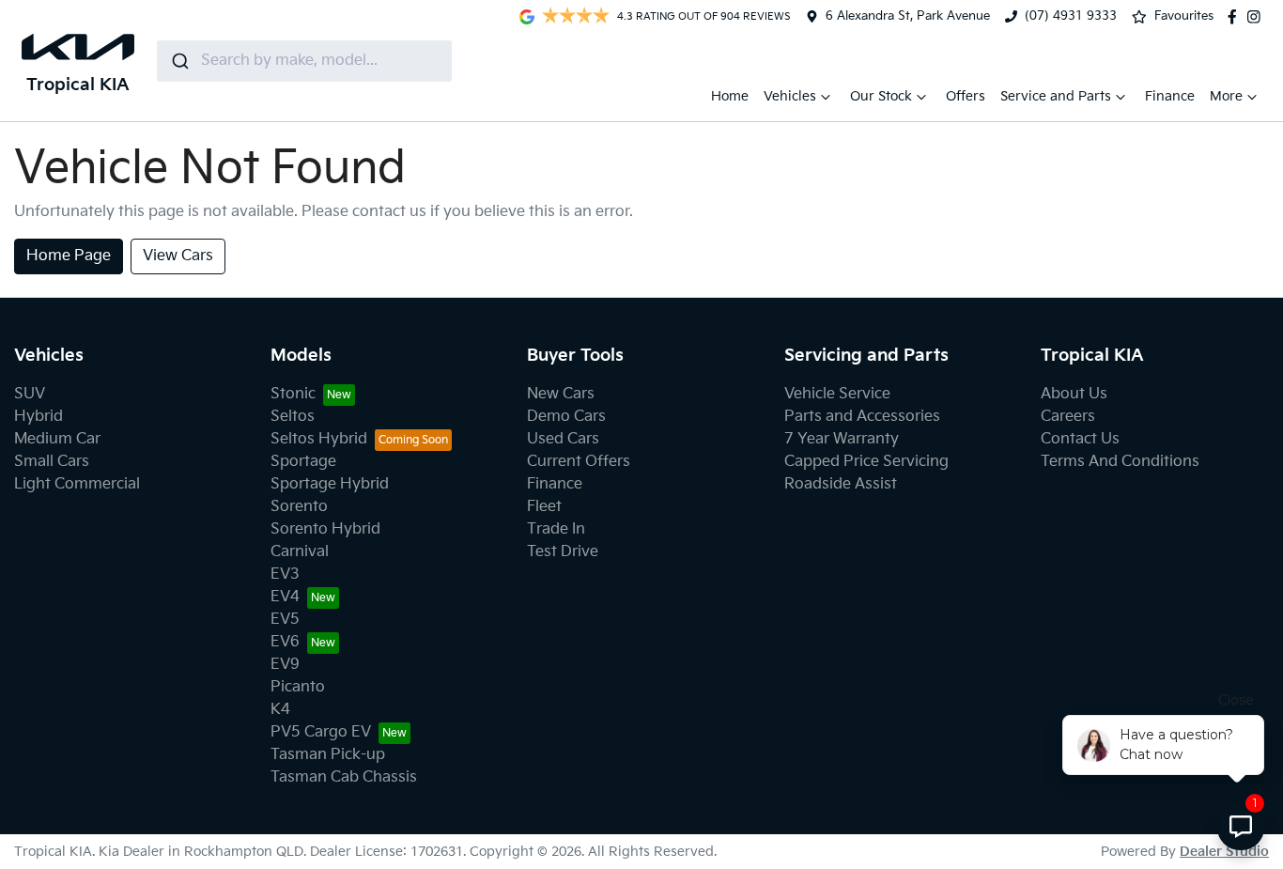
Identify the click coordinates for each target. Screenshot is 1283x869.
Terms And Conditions (1120, 462)
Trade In (556, 529)
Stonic (293, 394)
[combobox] (304, 61)
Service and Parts (1055, 96)
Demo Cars (566, 417)
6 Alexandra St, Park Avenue (908, 15)
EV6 (285, 642)
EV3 (285, 574)
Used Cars (563, 439)
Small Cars (51, 462)
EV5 (285, 619)
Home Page (68, 256)
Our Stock (881, 96)
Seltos (293, 417)
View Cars (178, 256)
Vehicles (790, 96)
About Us (1074, 394)
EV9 (285, 665)
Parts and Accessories (862, 417)
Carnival (300, 552)
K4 (280, 710)
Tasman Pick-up (328, 755)
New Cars (561, 394)
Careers (1068, 417)
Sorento (299, 507)
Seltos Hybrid (319, 439)
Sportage (303, 462)
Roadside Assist (840, 484)
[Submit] (179, 61)
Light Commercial (77, 484)
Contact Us (1080, 439)
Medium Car (57, 439)
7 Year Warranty (841, 439)
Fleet (544, 507)
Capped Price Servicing (866, 462)
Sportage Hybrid (330, 484)
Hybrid (38, 417)
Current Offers (578, 462)
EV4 (285, 597)
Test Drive (562, 552)
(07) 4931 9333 (1071, 15)
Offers (965, 96)
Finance (1170, 96)
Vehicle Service (837, 394)
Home (730, 96)
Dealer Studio (1224, 852)
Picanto (298, 687)
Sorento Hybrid (325, 529)
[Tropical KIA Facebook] (1236, 16)
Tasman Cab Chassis (344, 777)
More (1226, 96)
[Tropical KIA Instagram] (1257, 16)
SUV (29, 394)
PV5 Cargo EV (321, 732)
